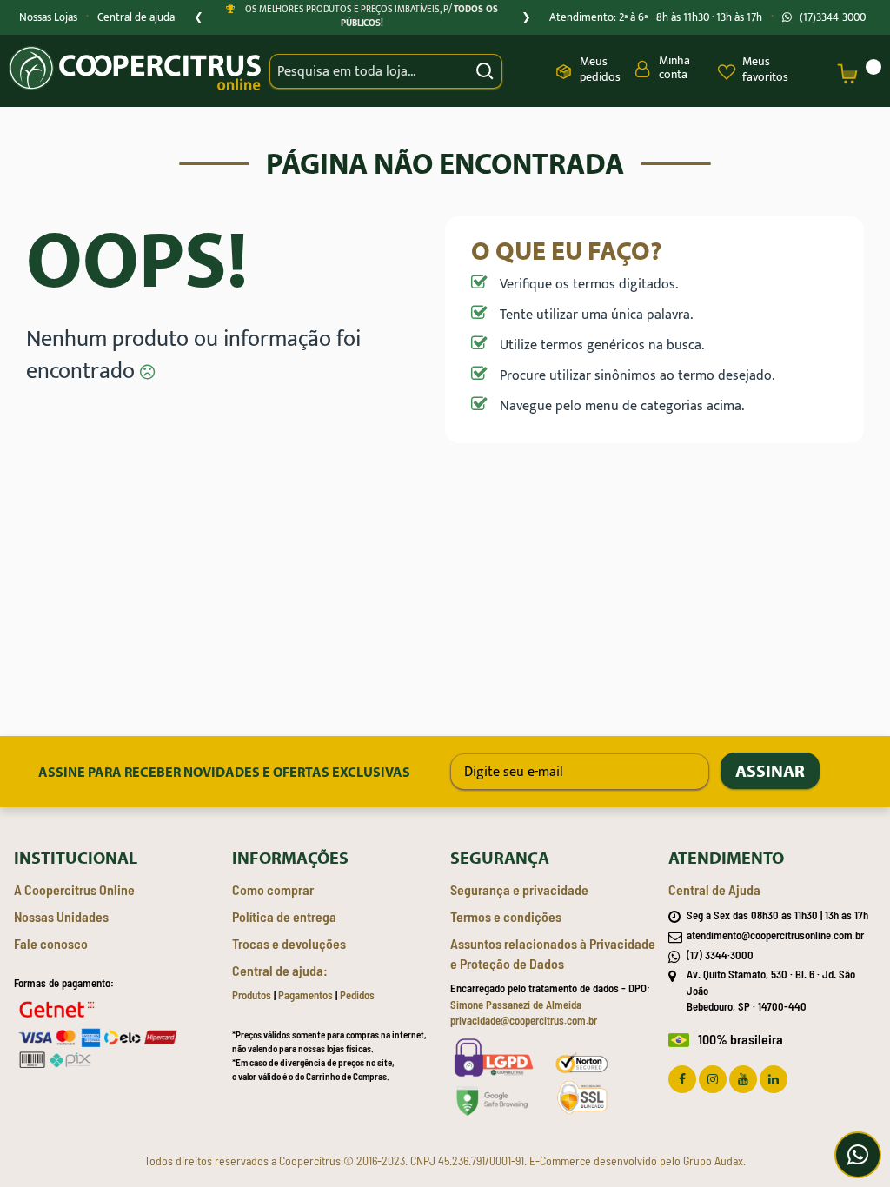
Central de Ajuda (714, 889)
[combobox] (385, 71)
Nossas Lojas (48, 18)
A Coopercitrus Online (74, 889)
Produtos (251, 995)
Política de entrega (284, 916)
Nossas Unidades (61, 916)
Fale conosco (51, 943)
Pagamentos (305, 995)
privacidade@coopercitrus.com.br (523, 1020)
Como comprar (273, 889)
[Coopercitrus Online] (135, 71)
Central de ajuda (136, 18)
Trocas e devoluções (289, 943)
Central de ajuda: (280, 970)
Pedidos (357, 995)
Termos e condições (505, 916)
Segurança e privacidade (519, 889)
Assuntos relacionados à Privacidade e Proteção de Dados (552, 953)
